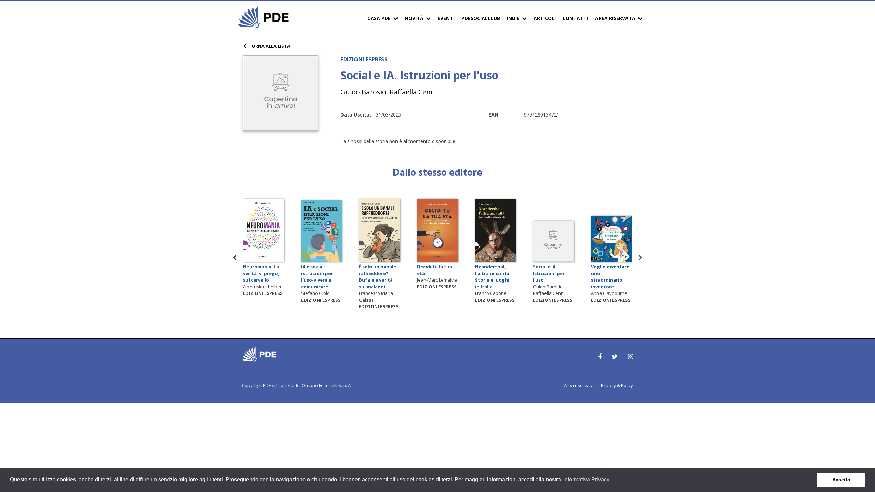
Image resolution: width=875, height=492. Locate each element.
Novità (414, 18)
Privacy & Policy (617, 385)
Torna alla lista (269, 46)
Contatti (575, 18)
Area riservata (579, 385)
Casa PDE (379, 18)
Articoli (545, 18)
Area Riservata (615, 18)
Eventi (446, 18)
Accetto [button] (841, 479)
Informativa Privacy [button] (586, 479)
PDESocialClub (480, 18)
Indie (513, 18)
